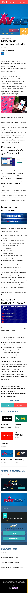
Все (3, 33)
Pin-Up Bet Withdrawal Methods (9, 557)
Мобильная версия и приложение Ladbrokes (7, 443)
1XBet (13, 585)
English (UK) (5, 475)
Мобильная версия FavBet (6, 460)
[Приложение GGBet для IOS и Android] (21, 453)
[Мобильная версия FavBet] (7, 453)
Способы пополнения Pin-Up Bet (10, 562)
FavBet (5, 509)
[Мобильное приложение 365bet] (21, 418)
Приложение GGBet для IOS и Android (20, 460)
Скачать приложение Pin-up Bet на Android (13, 574)
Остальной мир (8, 33)
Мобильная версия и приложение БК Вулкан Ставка (20, 434)
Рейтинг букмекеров (6, 38)
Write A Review (14, 539)
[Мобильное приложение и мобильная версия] (7, 418)
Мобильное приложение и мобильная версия (6, 426)
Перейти (21, 488)
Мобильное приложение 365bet (20, 425)
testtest (3, 552)
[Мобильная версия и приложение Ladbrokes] (7, 436)
